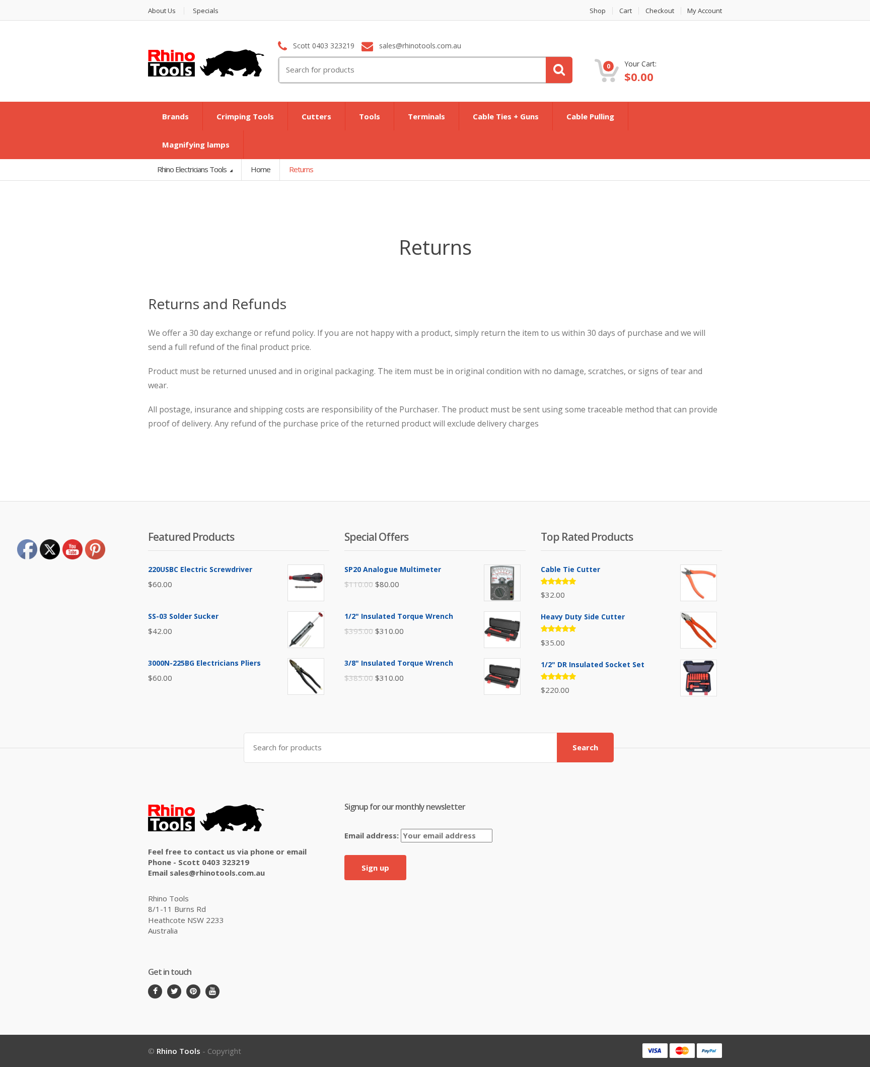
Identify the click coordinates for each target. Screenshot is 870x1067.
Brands (175, 116)
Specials (206, 11)
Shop (598, 11)
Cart (625, 11)
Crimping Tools (245, 116)
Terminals (426, 116)
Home (260, 169)
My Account (704, 11)
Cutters (316, 116)
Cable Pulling (590, 116)
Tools (369, 116)
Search (585, 747)
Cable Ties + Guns (506, 116)
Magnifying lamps (196, 144)
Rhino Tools (178, 1051)
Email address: (372, 835)
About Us (162, 11)
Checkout (659, 11)
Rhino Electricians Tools (192, 169)
